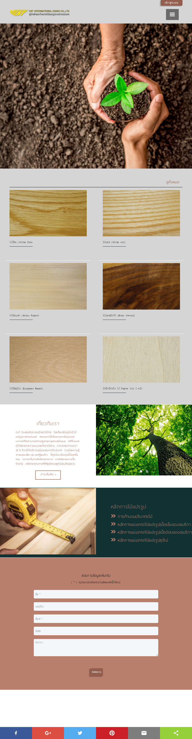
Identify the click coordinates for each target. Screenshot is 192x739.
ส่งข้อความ (96, 672)
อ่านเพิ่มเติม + (48, 474)
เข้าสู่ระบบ (171, 2)
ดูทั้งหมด (173, 182)
